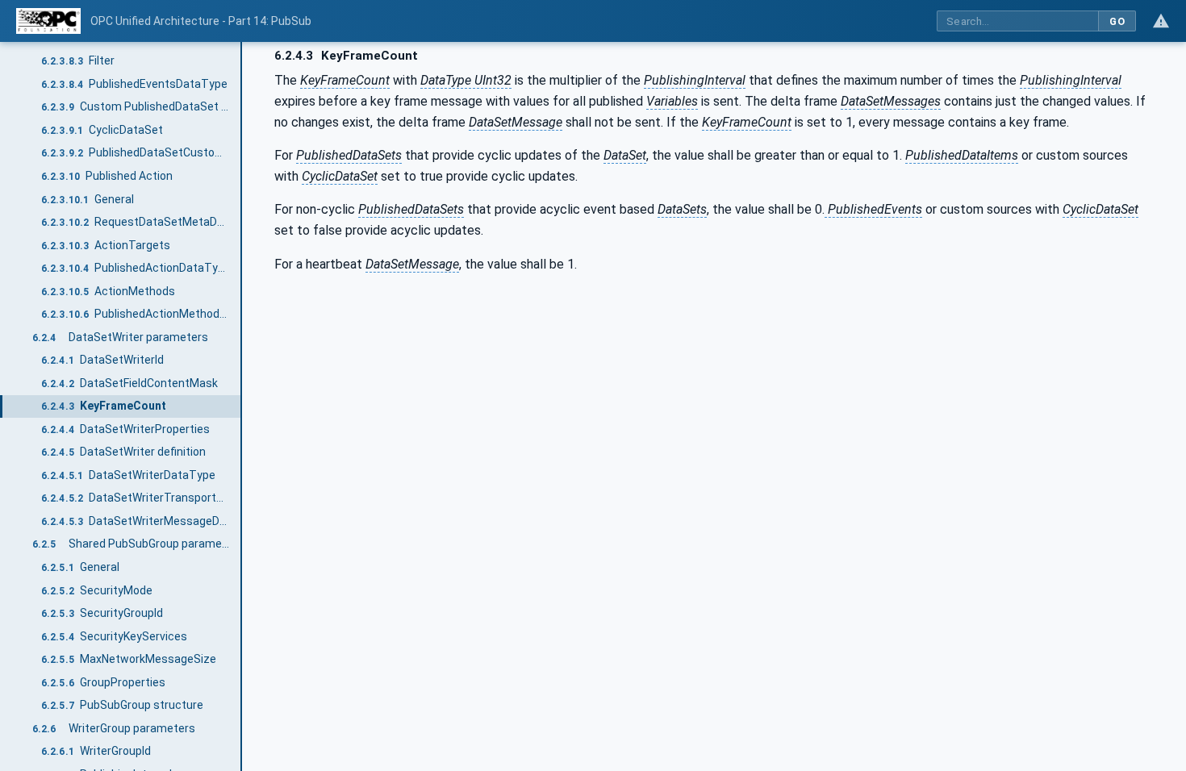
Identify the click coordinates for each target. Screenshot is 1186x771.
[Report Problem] (1161, 21)
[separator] (242, 406)
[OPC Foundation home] (48, 21)
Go (1117, 21)
